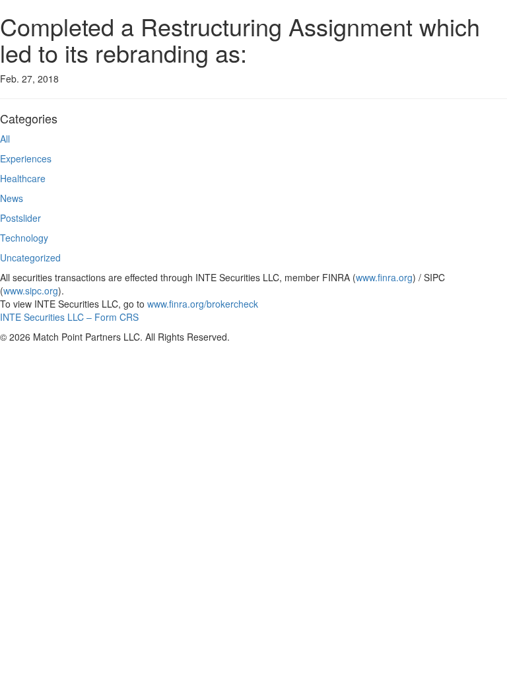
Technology (24, 237)
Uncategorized (30, 257)
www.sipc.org (30, 290)
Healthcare (23, 178)
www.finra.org (384, 277)
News (11, 198)
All (5, 138)
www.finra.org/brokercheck (202, 303)
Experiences (25, 158)
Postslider (20, 217)
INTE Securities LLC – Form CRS (69, 316)
